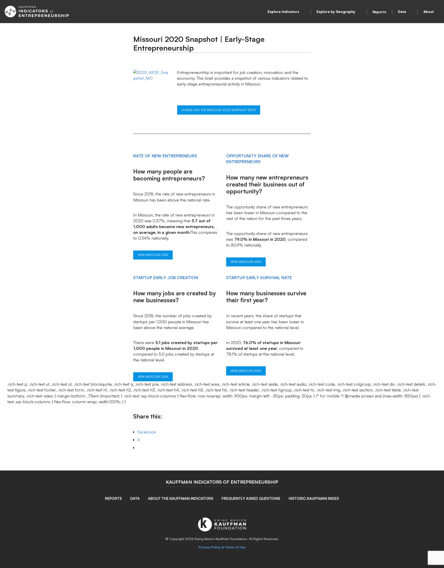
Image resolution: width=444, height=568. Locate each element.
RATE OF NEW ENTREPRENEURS (165, 155)
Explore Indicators (283, 11)
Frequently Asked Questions (251, 498)
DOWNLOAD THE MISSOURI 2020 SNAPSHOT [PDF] (219, 110)
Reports (379, 12)
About (428, 11)
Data (402, 11)
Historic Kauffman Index (314, 498)
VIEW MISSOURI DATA (153, 255)
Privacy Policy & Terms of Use (222, 547)
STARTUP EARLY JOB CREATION (165, 277)
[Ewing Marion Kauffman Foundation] (222, 529)
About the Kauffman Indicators (180, 498)
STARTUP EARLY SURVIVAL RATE (259, 277)
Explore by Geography (336, 11)
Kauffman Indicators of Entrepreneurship (222, 482)
